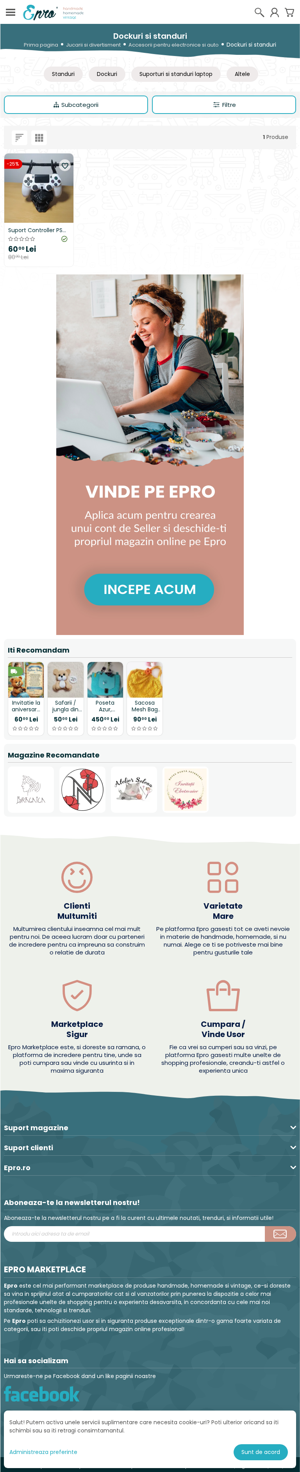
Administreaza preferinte (43, 1452)
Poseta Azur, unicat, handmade (105, 706)
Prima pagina (41, 45)
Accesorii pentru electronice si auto (174, 45)
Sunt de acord (260, 1452)
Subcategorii (79, 105)
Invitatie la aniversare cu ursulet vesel (26, 706)
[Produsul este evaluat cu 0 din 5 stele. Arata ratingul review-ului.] (26, 728)
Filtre (229, 105)
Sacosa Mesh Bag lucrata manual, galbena (145, 706)
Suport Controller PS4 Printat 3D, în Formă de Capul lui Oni (37, 230)
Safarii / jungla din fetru (65, 706)
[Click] (280, 1234)
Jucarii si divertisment (93, 45)
